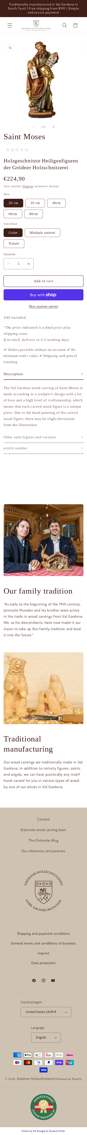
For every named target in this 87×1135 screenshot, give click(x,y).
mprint (44, 953)
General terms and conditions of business (43, 943)
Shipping (27, 186)
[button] (9, 25)
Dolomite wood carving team (43, 830)
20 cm (13, 203)
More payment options (43, 306)
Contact (43, 819)
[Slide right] (53, 127)
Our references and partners (43, 851)
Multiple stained (42, 232)
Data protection (43, 963)
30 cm (35, 203)
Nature (14, 243)
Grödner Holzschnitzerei (36, 1079)
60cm (13, 214)
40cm (56, 203)
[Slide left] (33, 127)
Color (13, 232)
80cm (33, 214)
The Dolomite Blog (43, 840)
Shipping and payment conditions (43, 934)
